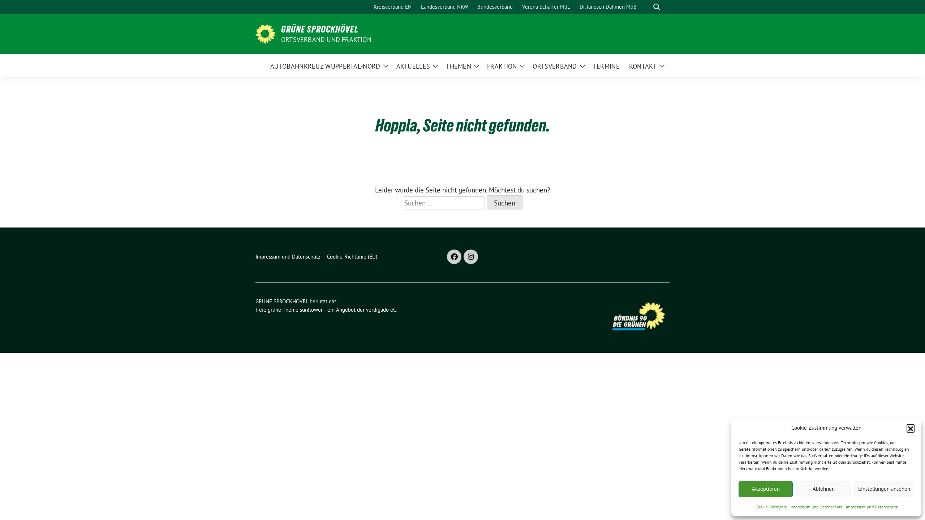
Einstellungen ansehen (884, 488)
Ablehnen (824, 488)
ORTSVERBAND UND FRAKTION (326, 39)
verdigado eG (381, 309)
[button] (910, 428)
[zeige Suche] (657, 7)
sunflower (311, 309)
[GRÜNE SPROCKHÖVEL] (265, 33)
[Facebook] (454, 257)
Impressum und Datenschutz (816, 507)
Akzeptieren (766, 488)
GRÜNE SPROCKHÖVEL (319, 29)
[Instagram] (471, 257)
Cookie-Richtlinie (771, 507)
